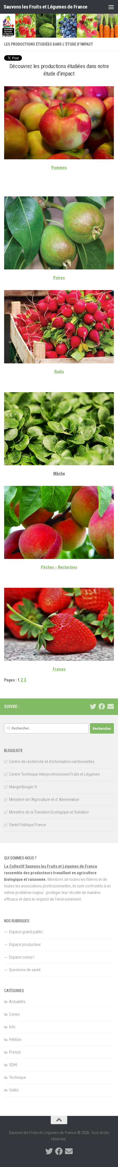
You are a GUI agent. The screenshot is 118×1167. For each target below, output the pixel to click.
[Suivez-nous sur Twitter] (93, 706)
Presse (15, 1052)
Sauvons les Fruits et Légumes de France (46, 7)
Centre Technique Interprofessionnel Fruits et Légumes (54, 774)
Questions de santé (25, 969)
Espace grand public (26, 931)
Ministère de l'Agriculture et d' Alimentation (44, 799)
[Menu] (111, 7)
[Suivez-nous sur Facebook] (102, 706)
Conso (14, 1014)
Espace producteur (25, 944)
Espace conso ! (21, 957)
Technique (17, 1077)
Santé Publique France (27, 824)
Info (12, 1026)
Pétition (15, 1039)
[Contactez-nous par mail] (110, 706)
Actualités (17, 1001)
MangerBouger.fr (23, 786)
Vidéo (14, 1090)
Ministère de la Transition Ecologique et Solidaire (49, 812)
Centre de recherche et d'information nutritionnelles (51, 761)
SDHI (13, 1064)
